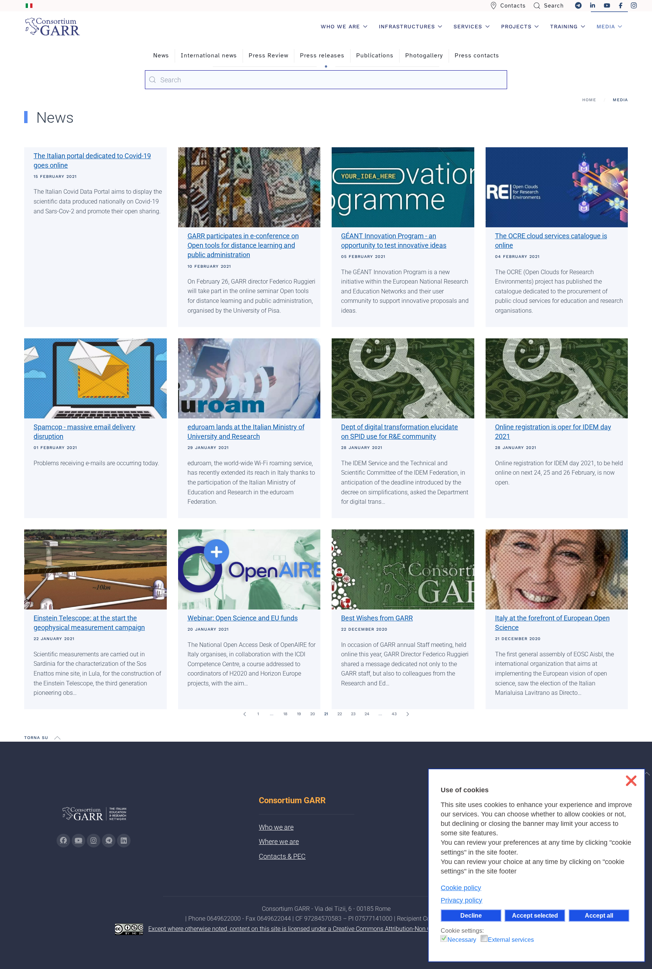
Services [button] (468, 26)
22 (339, 713)
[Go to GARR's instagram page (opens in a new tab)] (93, 840)
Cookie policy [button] (461, 888)
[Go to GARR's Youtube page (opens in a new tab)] (78, 840)
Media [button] (606, 26)
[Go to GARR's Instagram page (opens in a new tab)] (63, 840)
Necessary (461, 940)
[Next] (407, 714)
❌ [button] (631, 780)
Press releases (322, 55)
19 (299, 713)
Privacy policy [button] (461, 900)
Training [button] (564, 26)
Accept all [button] (599, 915)
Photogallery (424, 55)
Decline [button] (471, 915)
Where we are (279, 842)
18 (285, 713)
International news (209, 55)
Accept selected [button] (535, 915)
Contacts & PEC (282, 856)
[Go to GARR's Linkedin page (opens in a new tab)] (124, 840)
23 (353, 713)
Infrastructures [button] (407, 26)
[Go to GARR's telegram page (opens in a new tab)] (108, 840)
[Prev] (244, 714)
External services (511, 940)
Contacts (513, 5)
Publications (375, 55)
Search (554, 5)
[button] (57, 738)
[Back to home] (52, 26)
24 (366, 713)
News (161, 55)
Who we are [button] (340, 26)
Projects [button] (516, 26)
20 (312, 713)
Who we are (276, 827)
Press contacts (477, 55)
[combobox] (326, 79)
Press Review (268, 55)
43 (394, 713)
